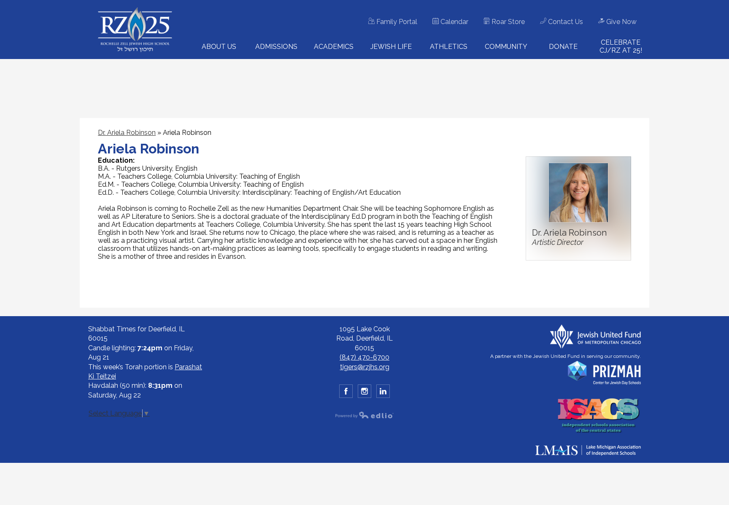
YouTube (383, 391)
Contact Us (564, 22)
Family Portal (396, 22)
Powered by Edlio (364, 415)
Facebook (346, 391)
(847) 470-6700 (364, 357)
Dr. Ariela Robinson (127, 133)
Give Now (621, 22)
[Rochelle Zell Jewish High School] (135, 29)
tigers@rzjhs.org (364, 367)
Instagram (364, 391)
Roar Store (507, 22)
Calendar (453, 22)
